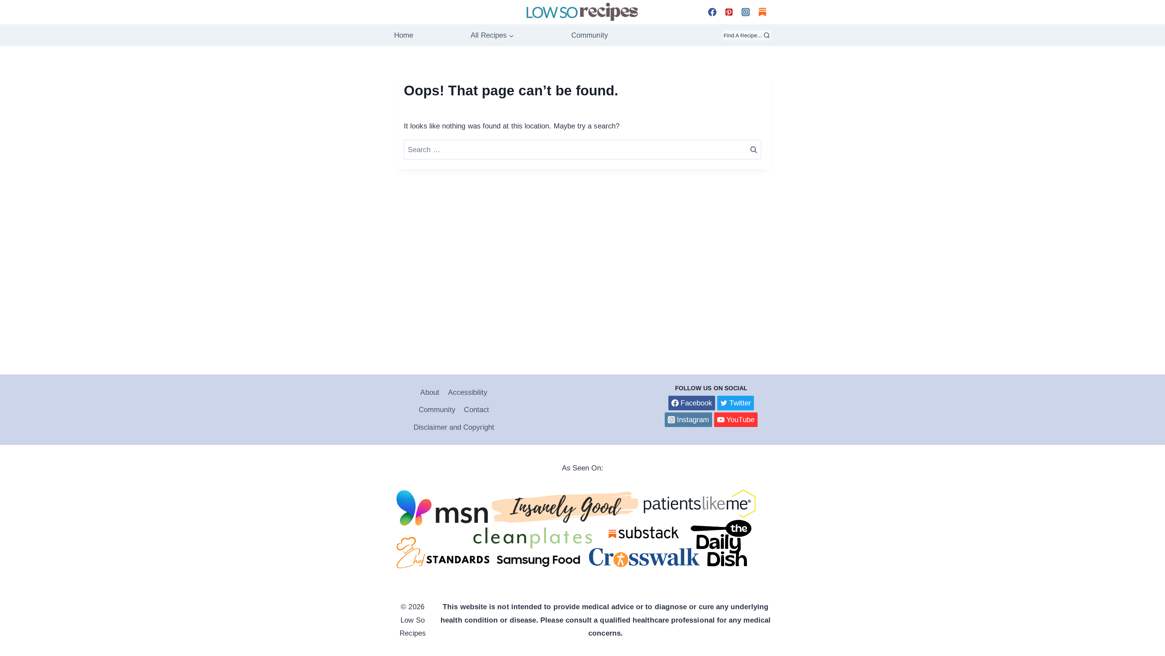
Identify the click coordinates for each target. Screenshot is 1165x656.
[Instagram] (746, 12)
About (429, 392)
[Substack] (762, 12)
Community (589, 35)
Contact (476, 409)
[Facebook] (712, 12)
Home (403, 35)
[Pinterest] (729, 12)
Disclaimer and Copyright (454, 427)
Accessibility (468, 392)
